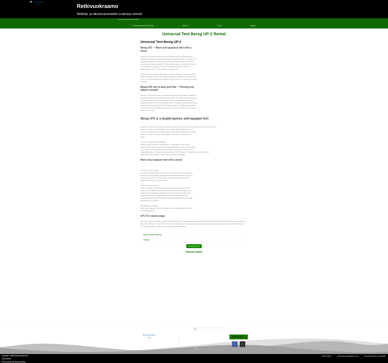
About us (185, 25)
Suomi (219, 25)
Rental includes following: (152, 235)
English (252, 25)
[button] (194, 234)
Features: (146, 240)
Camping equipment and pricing (143, 25)
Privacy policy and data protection (14, 362)
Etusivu (120, 19)
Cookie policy (6, 358)
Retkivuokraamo (97, 6)
